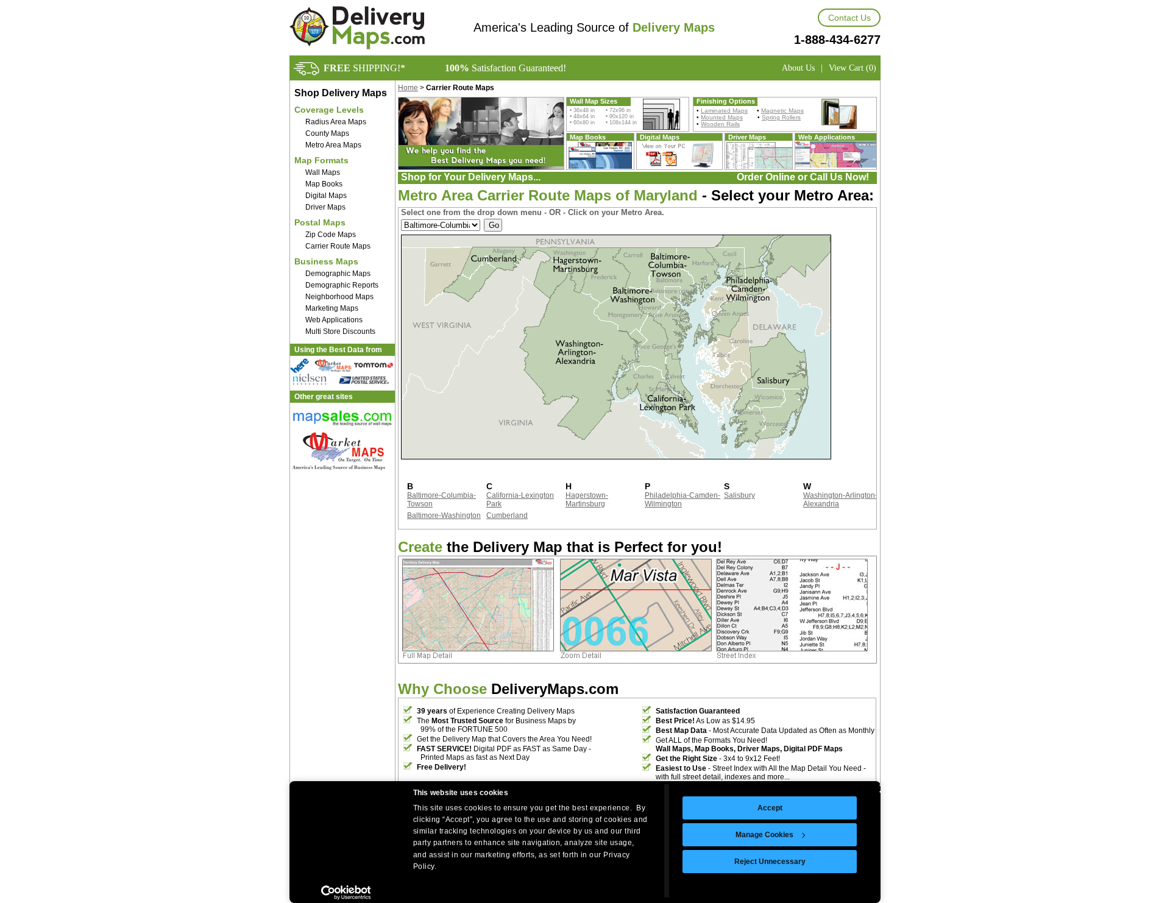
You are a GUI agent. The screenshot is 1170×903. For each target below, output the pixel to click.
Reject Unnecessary (770, 861)
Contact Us (849, 18)
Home (408, 87)
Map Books (323, 184)
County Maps (327, 133)
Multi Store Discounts (340, 331)
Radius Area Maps (335, 122)
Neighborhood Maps (339, 296)
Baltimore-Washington (444, 515)
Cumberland (507, 515)
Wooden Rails (720, 124)
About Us (798, 68)
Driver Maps (325, 207)
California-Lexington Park (520, 499)
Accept (769, 808)
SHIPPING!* (364, 68)
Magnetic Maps (782, 110)
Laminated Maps (724, 110)
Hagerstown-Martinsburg (587, 499)
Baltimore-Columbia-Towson (441, 499)
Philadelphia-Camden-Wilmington (682, 499)
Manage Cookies (764, 834)
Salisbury (739, 495)
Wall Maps (322, 172)
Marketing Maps (331, 308)
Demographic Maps (337, 273)
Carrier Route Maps (337, 246)
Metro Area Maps (333, 145)
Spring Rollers (781, 117)
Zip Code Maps (330, 234)
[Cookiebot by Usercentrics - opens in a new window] (345, 892)
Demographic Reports (341, 285)
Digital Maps (326, 195)
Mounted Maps (722, 117)
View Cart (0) (852, 68)
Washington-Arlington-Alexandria (840, 499)
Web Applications (334, 320)
